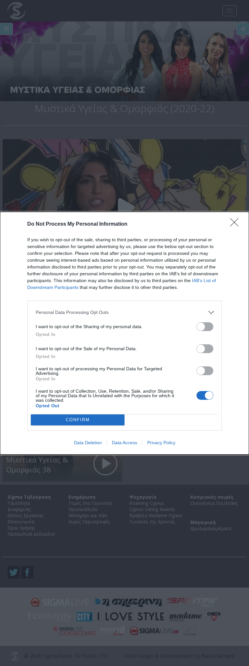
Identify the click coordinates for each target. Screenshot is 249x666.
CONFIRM (78, 419)
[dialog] (124, 333)
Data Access (124, 442)
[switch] (204, 326)
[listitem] (124, 312)
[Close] (236, 224)
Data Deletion (88, 442)
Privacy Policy (161, 442)
